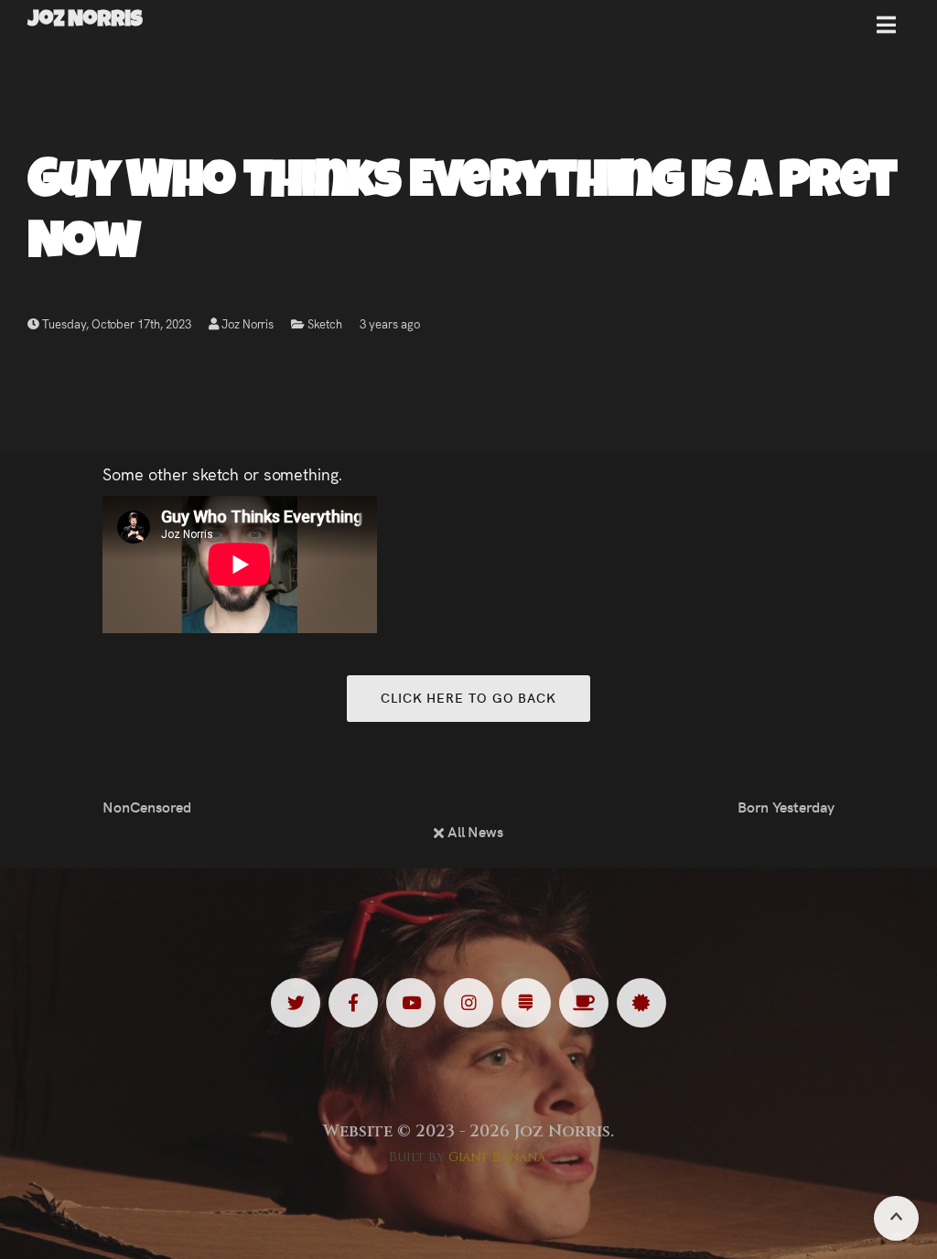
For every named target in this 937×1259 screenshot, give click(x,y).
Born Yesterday (786, 806)
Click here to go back (468, 697)
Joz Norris (247, 323)
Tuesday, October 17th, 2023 (115, 323)
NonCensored (146, 806)
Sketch (324, 323)
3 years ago (390, 323)
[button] (886, 32)
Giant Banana (497, 1157)
